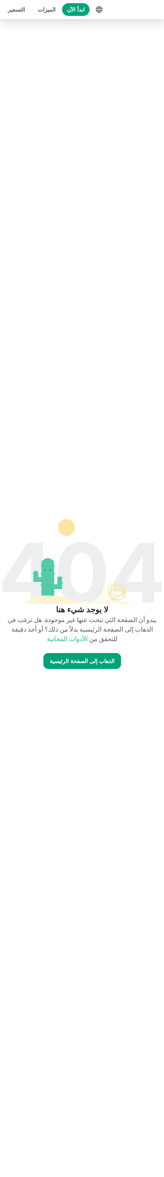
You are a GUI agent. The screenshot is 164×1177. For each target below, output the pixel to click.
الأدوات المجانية (67, 638)
